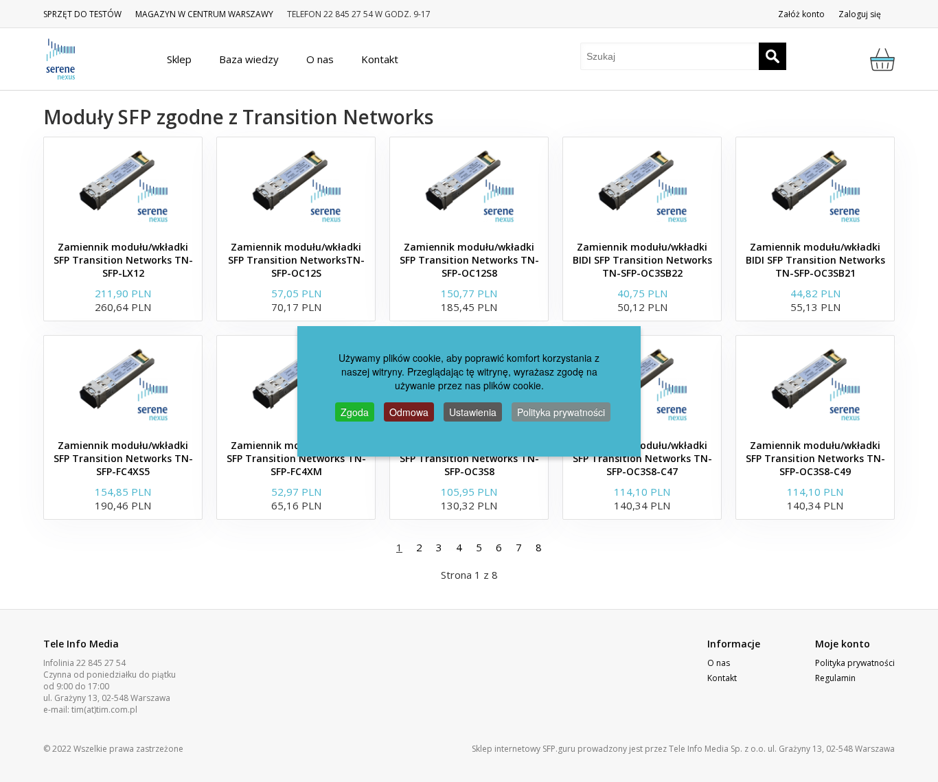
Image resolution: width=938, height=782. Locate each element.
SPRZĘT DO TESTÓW (82, 14)
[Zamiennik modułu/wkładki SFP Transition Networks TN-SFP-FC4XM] (295, 384)
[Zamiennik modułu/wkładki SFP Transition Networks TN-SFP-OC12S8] (469, 185)
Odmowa (408, 412)
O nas (718, 663)
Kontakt (722, 678)
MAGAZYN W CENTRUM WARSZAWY (204, 14)
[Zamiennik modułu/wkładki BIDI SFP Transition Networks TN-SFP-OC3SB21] (815, 185)
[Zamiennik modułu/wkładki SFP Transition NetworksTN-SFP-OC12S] (295, 185)
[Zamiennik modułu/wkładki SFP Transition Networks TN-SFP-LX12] (122, 185)
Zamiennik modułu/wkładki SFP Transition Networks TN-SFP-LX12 (123, 259)
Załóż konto (801, 14)
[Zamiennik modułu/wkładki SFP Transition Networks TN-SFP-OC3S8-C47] (642, 384)
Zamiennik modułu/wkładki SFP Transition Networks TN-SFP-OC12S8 (469, 259)
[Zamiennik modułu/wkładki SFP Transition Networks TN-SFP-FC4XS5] (122, 384)
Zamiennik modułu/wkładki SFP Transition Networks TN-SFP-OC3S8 (469, 458)
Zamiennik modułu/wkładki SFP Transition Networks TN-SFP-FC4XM (296, 458)
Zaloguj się (859, 14)
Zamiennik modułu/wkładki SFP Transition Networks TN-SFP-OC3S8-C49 (815, 458)
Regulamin (835, 678)
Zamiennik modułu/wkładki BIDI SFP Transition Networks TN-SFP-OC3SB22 (642, 259)
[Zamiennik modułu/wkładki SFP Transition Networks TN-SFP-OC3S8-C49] (815, 384)
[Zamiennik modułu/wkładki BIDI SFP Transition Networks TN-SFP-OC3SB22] (642, 185)
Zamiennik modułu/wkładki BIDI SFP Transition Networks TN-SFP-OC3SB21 (815, 259)
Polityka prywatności (855, 663)
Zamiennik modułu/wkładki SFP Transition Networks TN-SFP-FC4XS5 (123, 458)
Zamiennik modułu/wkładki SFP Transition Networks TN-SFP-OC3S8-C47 (642, 458)
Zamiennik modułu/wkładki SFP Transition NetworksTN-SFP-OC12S (296, 259)
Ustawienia (472, 412)
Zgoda (355, 412)
